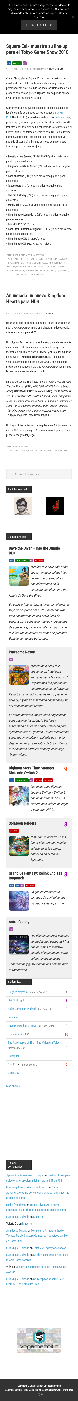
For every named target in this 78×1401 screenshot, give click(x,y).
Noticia (23, 255)
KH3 (8, 117)
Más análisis (13, 1086)
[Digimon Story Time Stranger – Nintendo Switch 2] (19, 796)
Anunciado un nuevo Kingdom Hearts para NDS (35, 298)
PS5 (11, 560)
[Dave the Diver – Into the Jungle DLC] (19, 576)
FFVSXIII (59, 112)
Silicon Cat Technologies (49, 1385)
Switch (38, 780)
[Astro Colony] (19, 945)
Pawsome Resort (22, 652)
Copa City (13, 1073)
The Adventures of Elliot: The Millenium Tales (34, 1042)
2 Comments (49, 313)
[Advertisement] (39, 1123)
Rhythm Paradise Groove (22, 1026)
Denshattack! (15, 1034)
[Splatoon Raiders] (19, 847)
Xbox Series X (22, 560)
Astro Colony (19, 921)
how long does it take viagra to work (27, 1187)
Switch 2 (39, 560)
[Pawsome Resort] (19, 675)
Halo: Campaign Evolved (22, 1009)
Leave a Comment (57, 69)
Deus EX (24, 259)
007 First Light (16, 1000)
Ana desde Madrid (16, 1230)
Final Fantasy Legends (40, 259)
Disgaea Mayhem (18, 992)
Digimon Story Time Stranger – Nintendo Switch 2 (33, 770)
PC (24, 63)
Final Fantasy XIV (15, 263)
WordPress (68, 1390)
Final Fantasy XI (61, 259)
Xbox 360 (17, 63)
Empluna (13, 1017)
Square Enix (62, 270)
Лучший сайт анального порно (25, 1175)
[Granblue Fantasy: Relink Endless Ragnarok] (19, 901)
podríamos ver (62, 117)
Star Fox (13, 1064)
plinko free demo (16, 1205)
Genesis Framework (51, 1390)
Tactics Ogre (13, 274)
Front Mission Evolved (36, 263)
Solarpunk (14, 1056)
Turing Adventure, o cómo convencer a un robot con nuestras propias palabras (37, 1193)
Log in (40, 1394)
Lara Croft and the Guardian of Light (35, 266)
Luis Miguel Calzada (17, 1217)
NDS (21, 446)
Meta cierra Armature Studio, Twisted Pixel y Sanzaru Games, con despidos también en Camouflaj (37, 1236)
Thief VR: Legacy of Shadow (49, 1248)
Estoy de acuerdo (39, 25)
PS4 (11, 885)
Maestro (38, 1217)
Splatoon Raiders (22, 823)
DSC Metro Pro (31, 1390)
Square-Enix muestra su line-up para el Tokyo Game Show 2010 (37, 49)
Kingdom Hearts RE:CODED (41, 450)
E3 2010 (24, 450)
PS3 (9, 63)
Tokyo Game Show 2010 (32, 274)
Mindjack (19, 270)
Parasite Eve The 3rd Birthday (40, 270)
